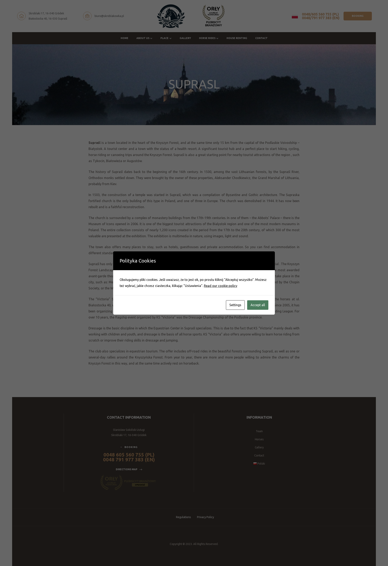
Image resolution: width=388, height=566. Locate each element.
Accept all (258, 305)
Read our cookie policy (220, 286)
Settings (235, 305)
